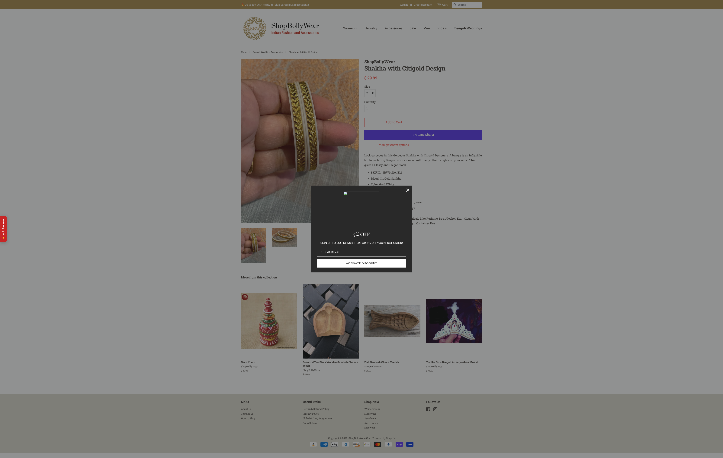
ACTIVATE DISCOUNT (361, 263)
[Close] (407, 190)
